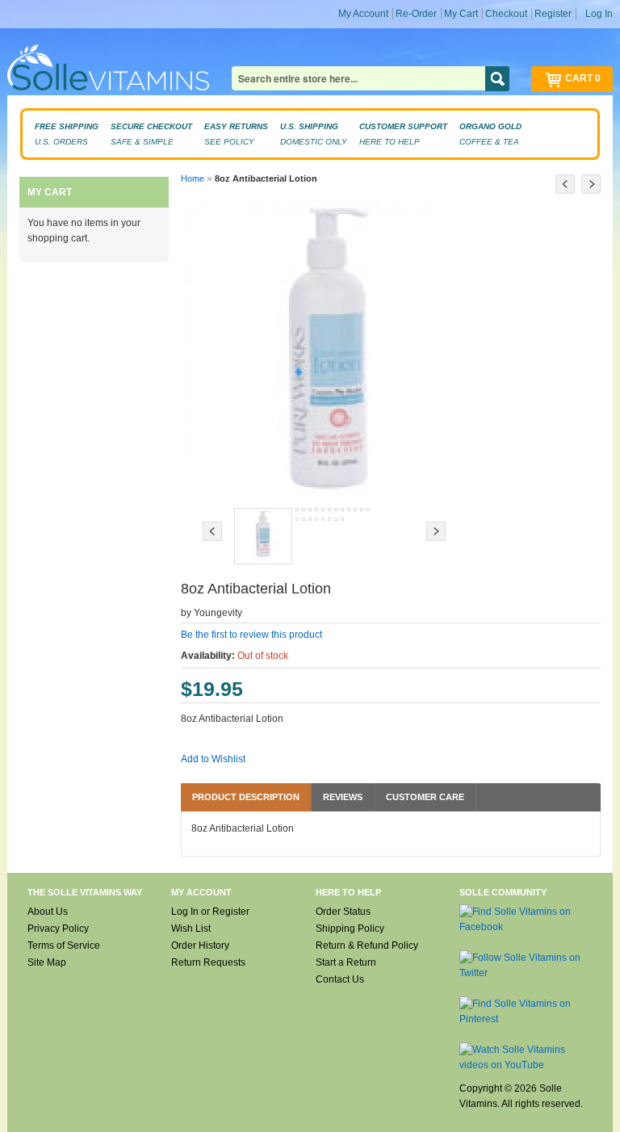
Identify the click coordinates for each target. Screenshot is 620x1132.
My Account (363, 13)
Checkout (506, 13)
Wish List (191, 928)
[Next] (591, 184)
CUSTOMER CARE (425, 797)
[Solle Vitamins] (108, 69)
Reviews (342, 797)
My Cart (461, 13)
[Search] (497, 78)
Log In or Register (210, 911)
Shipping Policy (350, 928)
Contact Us (340, 979)
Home (192, 178)
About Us (47, 911)
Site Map (46, 962)
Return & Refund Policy (367, 945)
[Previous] (565, 184)
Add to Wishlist (213, 759)
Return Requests (208, 962)
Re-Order (416, 13)
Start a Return (346, 962)
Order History (200, 945)
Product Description (246, 797)
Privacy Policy (58, 928)
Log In (599, 13)
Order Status (343, 911)
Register (553, 13)
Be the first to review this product (251, 634)
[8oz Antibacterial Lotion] (263, 536)
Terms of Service (63, 945)
